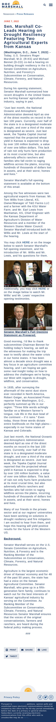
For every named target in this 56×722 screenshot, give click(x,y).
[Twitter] (45, 697)
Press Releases (25, 14)
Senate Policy (19, 704)
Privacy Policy (12, 697)
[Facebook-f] (40, 697)
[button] (45, 5)
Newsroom (8, 14)
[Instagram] (51, 697)
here (26, 717)
